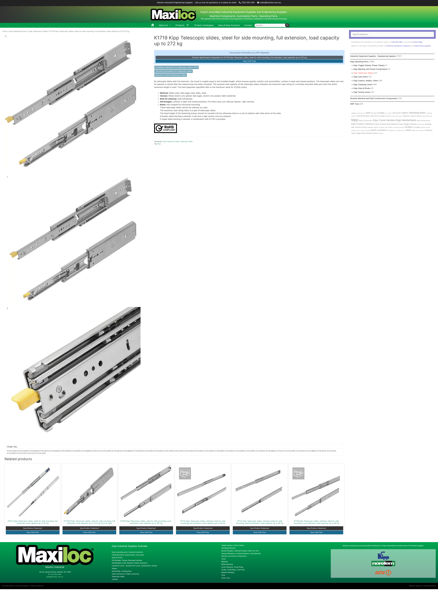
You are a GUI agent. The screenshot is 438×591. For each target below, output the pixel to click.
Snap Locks (225, 578)
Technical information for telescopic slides (173, 71)
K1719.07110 (96, 451)
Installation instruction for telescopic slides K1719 (176, 67)
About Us (163, 25)
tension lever (372, 133)
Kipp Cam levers (360, 77)
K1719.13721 (31, 453)
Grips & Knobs (117, 558)
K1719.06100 (75, 451)
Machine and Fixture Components (233, 556)
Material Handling (227, 572)
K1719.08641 (311, 451)
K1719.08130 (117, 451)
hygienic (406, 116)
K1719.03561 (209, 451)
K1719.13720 (178, 451)
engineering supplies (422, 46)
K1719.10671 (11, 453)
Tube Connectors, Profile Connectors (125, 574)
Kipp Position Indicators (363, 124)
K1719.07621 (291, 451)
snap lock (415, 130)
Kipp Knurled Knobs (423, 120)
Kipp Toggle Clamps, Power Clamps (369, 65)
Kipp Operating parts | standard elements (127, 552)
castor (405, 112)
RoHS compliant (378, 130)
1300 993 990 (248, 2)
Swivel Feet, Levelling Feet (121, 571)
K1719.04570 (44, 451)
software (421, 130)
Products (180, 25)
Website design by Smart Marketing (422, 586)
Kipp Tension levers (361, 92)
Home (4, 31)
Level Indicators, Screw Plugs (232, 567)
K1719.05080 (54, 451)
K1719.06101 (260, 451)
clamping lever (417, 112)
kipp (159, 144)
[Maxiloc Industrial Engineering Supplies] (55, 564)
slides (408, 130)
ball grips (374, 113)
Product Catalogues (204, 25)
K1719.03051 (198, 451)
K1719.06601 (271, 451)
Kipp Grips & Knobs (361, 88)
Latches (115, 579)
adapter (353, 113)
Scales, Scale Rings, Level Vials (233, 570)
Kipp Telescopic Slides (38, 31)
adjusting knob (361, 113)
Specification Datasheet (32, 528)
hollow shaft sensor (396, 116)
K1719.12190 (168, 451)
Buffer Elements (227, 564)
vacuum (380, 133)
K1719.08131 (301, 451)
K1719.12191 (21, 453)
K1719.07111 (281, 451)
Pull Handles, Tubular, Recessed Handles (127, 560)
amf (368, 112)
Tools (223, 575)
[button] (6, 36)
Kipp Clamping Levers (363, 84)
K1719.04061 (219, 451)
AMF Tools (354, 104)
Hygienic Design (415, 116)
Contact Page (416, 42)
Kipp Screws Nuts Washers (386, 124)
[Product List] (188, 25)
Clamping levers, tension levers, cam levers (128, 555)
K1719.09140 (138, 451)
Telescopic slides (186, 141)
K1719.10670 (158, 451)
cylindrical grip (362, 116)
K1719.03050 (12, 451)
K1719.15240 (188, 451)
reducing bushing (365, 130)
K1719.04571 (230, 451)
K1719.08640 (127, 451)
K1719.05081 (240, 451)
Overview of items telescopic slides (170, 75)
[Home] (153, 25)
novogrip (416, 127)
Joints (223, 559)
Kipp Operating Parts (18, 31)
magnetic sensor (373, 127)
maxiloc (390, 127)
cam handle (388, 113)
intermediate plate (427, 116)
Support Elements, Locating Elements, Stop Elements (241, 553)
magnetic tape (383, 127)
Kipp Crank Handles (384, 120)
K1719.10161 (331, 451)
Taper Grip (360, 133)
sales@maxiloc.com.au (270, 2)
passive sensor (425, 127)
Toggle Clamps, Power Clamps (232, 545)
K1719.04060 (33, 451)
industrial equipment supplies (398, 46)
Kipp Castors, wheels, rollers (365, 80)
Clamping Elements (228, 548)
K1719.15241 (41, 453)
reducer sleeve (355, 130)
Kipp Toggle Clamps (407, 124)
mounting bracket (399, 127)
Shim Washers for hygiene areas (396, 130)
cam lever (396, 113)
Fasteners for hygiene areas (380, 116)
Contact (248, 25)
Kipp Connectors (365, 120)
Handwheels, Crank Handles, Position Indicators (129, 563)
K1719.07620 (106, 451)
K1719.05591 (250, 451)
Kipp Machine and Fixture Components (370, 69)
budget (381, 113)
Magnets (224, 562)
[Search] (287, 25)
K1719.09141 (321, 451)
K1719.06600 (86, 451)
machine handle (361, 127)
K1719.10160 (148, 451)
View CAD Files (249, 61)
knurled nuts (421, 124)
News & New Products (229, 25)
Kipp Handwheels (406, 120)
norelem (409, 127)
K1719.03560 (23, 451)
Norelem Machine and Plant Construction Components (373, 98)
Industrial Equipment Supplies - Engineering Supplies (373, 56)
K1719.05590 (65, 451)
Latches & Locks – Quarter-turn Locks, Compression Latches (134, 566)
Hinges (114, 568)
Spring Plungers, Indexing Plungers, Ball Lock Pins (240, 551)
